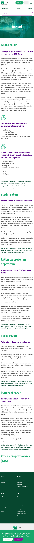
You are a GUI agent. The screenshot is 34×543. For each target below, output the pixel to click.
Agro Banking (19, 484)
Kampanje (3, 482)
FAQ (17, 515)
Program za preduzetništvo (22, 486)
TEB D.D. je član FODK (21, 509)
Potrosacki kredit (4, 480)
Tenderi (2, 503)
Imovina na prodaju (4, 507)
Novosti (2, 501)
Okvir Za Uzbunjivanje (21, 513)
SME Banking (19, 482)
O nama (18, 498)
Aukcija (2, 505)
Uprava (18, 496)
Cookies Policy (15, 533)
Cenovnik (19, 503)
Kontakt (2, 496)
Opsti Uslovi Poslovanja (21, 511)
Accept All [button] (7, 539)
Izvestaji (18, 501)
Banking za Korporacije (21, 480)
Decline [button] (18, 539)
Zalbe (2, 498)
